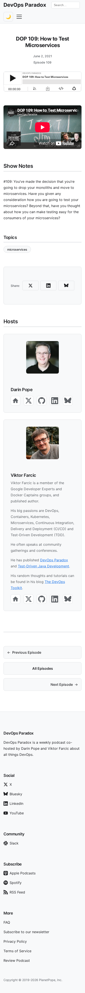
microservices (17, 249)
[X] (28, 400)
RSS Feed (17, 892)
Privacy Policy (15, 941)
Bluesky (16, 794)
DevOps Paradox (54, 560)
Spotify (16, 882)
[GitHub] (41, 400)
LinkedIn (16, 803)
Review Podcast (16, 960)
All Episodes (42, 668)
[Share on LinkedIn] (48, 285)
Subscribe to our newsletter (26, 932)
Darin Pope (21, 389)
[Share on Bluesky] (66, 285)
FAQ (6, 922)
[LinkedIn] (55, 400)
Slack (14, 843)
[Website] (15, 400)
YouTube (17, 813)
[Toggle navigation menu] (19, 17)
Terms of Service (17, 951)
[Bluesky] (68, 400)
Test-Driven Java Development (43, 566)
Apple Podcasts (23, 873)
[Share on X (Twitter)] (30, 285)
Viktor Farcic (23, 475)
